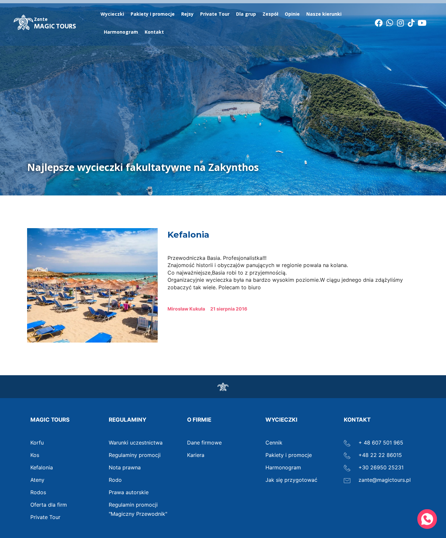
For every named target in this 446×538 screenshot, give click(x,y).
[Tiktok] (411, 23)
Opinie (292, 14)
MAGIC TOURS (55, 23)
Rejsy (187, 14)
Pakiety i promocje (153, 14)
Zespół (270, 14)
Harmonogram (121, 32)
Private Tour (215, 14)
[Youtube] (422, 23)
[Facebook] (379, 23)
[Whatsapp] (389, 23)
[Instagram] (400, 23)
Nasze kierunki (324, 14)
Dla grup (246, 14)
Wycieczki (112, 14)
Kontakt (154, 32)
